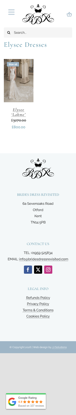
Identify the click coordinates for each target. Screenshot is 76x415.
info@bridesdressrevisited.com (43, 259)
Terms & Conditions (38, 310)
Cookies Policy (38, 316)
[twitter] (38, 270)
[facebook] (28, 270)
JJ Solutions (59, 347)
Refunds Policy (38, 298)
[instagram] (48, 270)
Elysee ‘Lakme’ (18, 112)
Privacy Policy (38, 304)
